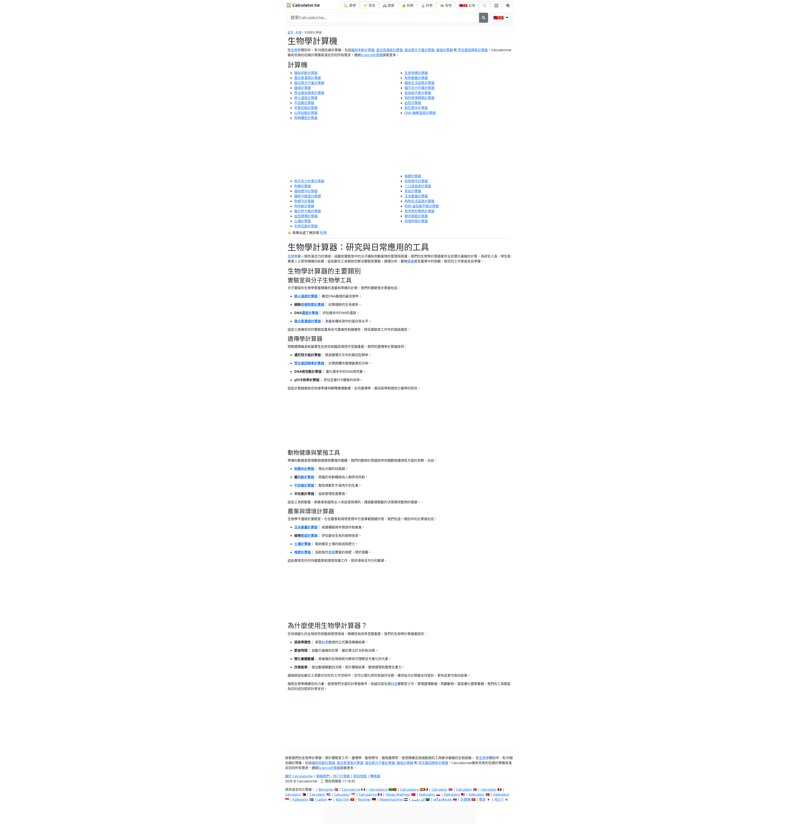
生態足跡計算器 (306, 226)
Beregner (326, 789)
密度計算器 (309, 535)
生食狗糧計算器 (416, 73)
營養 (331, 552)
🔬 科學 (427, 5)
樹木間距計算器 (416, 216)
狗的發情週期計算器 (419, 98)
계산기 (499, 799)
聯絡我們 (323, 776)
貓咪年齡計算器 (363, 50)
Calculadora (378, 789)
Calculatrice (368, 794)
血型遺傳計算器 (306, 216)
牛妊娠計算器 (304, 103)
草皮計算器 (412, 191)
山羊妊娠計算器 (306, 113)
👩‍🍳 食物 (446, 5)
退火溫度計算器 (306, 98)
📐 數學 (350, 5)
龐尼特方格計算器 (307, 211)
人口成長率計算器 (417, 186)
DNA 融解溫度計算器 (420, 113)
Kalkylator (301, 799)
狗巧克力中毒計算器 (309, 181)
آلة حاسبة (418, 799)
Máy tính (342, 799)
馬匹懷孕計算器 (416, 108)
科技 (394, 683)
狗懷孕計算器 (304, 201)
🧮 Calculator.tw (303, 5)
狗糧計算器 (302, 186)
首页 (290, 32)
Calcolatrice (351, 789)
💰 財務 (407, 5)
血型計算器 (412, 103)
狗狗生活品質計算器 (419, 201)
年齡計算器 (306, 477)
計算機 (465, 799)
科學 (299, 32)
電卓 (482, 799)
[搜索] (483, 18)
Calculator (440, 789)
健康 (410, 261)
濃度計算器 (310, 313)
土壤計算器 (302, 221)
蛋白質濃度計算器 (389, 50)
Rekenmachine (391, 799)
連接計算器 (444, 50)
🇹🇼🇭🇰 (467, 5)
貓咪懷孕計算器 (306, 191)
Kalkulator (427, 794)
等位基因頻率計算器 (473, 50)
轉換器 (375, 776)
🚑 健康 (388, 5)
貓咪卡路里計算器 (307, 196)
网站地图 (360, 776)
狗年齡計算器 (304, 206)
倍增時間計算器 (416, 221)
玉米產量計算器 (416, 196)
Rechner (364, 799)
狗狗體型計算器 (306, 118)
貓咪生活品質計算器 (419, 83)
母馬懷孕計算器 (416, 181)
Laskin (322, 799)
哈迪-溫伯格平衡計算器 (421, 206)
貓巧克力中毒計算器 (419, 88)
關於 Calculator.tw (299, 776)
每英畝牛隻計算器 (417, 93)
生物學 (296, 50)
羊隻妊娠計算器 (306, 108)
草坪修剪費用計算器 (419, 211)
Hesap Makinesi (398, 794)
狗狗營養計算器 (416, 78)
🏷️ (485, 5)
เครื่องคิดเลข (442, 799)
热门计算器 (341, 776)
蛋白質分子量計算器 (419, 50)
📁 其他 (369, 5)
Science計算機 (372, 55)
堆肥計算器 (412, 176)
